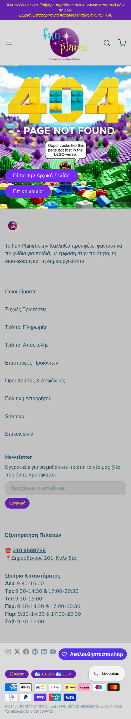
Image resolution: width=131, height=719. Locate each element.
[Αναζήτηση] (104, 43)
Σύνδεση (16, 674)
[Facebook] (26, 654)
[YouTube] (53, 654)
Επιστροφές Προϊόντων (31, 363)
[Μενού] (11, 43)
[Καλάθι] (119, 43)
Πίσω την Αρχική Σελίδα (41, 175)
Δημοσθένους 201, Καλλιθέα (44, 558)
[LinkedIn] (44, 654)
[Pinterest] (35, 654)
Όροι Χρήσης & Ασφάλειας (35, 380)
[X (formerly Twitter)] (17, 654)
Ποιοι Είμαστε (20, 291)
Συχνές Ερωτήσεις (26, 309)
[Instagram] (8, 654)
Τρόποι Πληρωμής (26, 327)
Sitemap (14, 416)
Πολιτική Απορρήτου (28, 398)
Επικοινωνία (28, 191)
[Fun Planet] (65, 43)
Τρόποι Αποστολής (27, 345)
